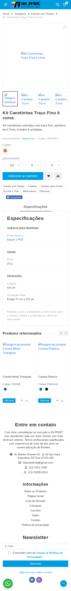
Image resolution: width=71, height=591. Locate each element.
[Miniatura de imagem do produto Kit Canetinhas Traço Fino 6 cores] (10, 98)
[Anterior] (61, 333)
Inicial (6, 13)
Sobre (35, 515)
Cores (7, 145)
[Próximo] (66, 333)
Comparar (35, 505)
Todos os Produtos (35, 491)
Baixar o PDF (15, 239)
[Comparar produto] (58, 176)
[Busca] (57, 5)
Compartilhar (15, 197)
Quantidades (11, 158)
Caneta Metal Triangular (17, 376)
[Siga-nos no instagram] (39, 580)
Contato (35, 520)
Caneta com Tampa (42, 13)
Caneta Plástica (47, 376)
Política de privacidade (35, 524)
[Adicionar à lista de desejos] (49, 176)
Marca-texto (29, 191)
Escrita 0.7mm (11, 191)
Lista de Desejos (36, 500)
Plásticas (45, 191)
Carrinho (35, 510)
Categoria (20, 13)
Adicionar (9, 400)
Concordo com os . (37, 554)
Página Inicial (36, 496)
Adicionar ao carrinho (23, 176)
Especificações (36, 207)
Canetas (32, 186)
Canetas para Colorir (52, 186)
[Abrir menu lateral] (6, 5)
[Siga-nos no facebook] (32, 580)
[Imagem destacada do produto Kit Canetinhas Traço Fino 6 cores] (35, 56)
